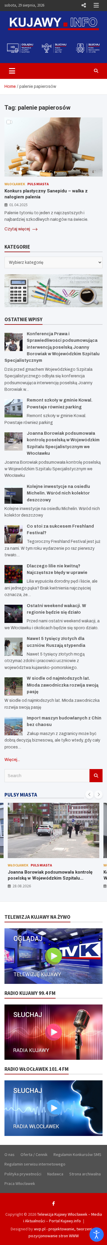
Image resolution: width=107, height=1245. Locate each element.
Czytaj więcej (17, 229)
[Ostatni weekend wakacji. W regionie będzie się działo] (13, 614)
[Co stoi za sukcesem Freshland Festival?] (13, 534)
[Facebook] (53, 1203)
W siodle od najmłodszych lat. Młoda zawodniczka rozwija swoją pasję (62, 685)
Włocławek (14, 184)
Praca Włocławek (19, 1183)
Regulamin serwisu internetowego (34, 1164)
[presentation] (89, 794)
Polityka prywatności (22, 1174)
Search (96, 775)
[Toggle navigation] (12, 71)
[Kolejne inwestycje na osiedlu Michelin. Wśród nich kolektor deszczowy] (13, 495)
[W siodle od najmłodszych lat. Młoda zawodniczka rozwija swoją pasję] (13, 686)
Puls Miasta (38, 184)
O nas (9, 1154)
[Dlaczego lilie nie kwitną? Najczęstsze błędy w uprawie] (13, 574)
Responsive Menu (83, 5)
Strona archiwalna (85, 1174)
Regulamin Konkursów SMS (77, 1154)
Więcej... (12, 759)
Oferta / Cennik (34, 1154)
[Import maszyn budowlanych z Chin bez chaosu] (13, 726)
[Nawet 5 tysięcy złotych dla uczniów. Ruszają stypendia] (13, 647)
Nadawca (55, 1174)
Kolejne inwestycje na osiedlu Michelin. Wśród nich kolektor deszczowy (58, 493)
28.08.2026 (21, 886)
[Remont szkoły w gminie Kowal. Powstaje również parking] (13, 408)
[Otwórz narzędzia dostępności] (96, 1234)
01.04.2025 (18, 204)
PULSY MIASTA (20, 794)
